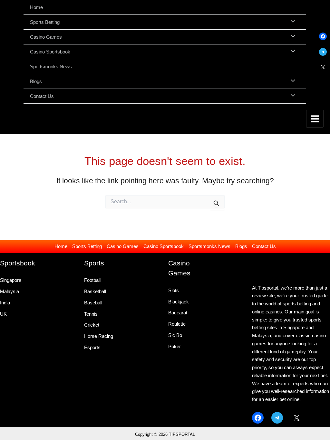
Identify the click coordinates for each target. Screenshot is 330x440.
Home (60, 246)
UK (3, 314)
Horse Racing (98, 336)
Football (92, 280)
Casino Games (123, 246)
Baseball (93, 302)
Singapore (10, 280)
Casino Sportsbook (163, 246)
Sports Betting (87, 246)
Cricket (91, 325)
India (5, 302)
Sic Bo (175, 335)
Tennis (91, 314)
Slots (173, 290)
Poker (174, 346)
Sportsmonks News (209, 246)
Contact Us (264, 246)
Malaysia (9, 291)
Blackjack (178, 301)
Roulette (177, 324)
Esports (92, 347)
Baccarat (177, 312)
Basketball (95, 291)
